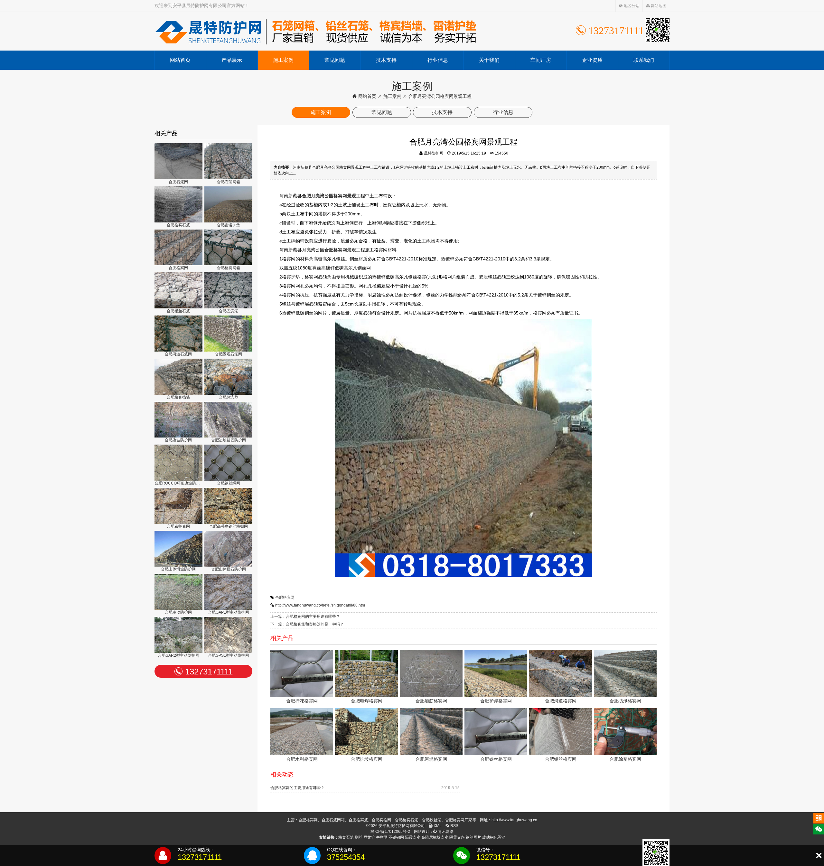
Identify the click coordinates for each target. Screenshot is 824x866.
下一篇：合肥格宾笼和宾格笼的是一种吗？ (307, 624)
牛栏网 (382, 837)
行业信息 (437, 60)
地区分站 (631, 6)
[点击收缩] (818, 855)
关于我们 (489, 60)
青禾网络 (445, 831)
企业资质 (592, 60)
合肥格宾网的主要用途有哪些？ (297, 788)
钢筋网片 (473, 837)
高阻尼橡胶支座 (434, 837)
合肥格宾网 (285, 597)
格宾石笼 (346, 837)
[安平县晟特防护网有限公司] (315, 31)
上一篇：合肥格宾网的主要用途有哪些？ (305, 616)
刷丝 (358, 837)
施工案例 (283, 60)
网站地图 (658, 6)
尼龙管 (369, 837)
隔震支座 (412, 837)
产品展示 (231, 60)
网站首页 (180, 60)
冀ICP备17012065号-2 (390, 831)
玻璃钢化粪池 (493, 837)
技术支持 (386, 60)
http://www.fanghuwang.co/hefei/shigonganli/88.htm (320, 605)
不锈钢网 (396, 837)
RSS (453, 826)
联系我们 (643, 60)
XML (437, 826)
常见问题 (334, 60)
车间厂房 (540, 60)
